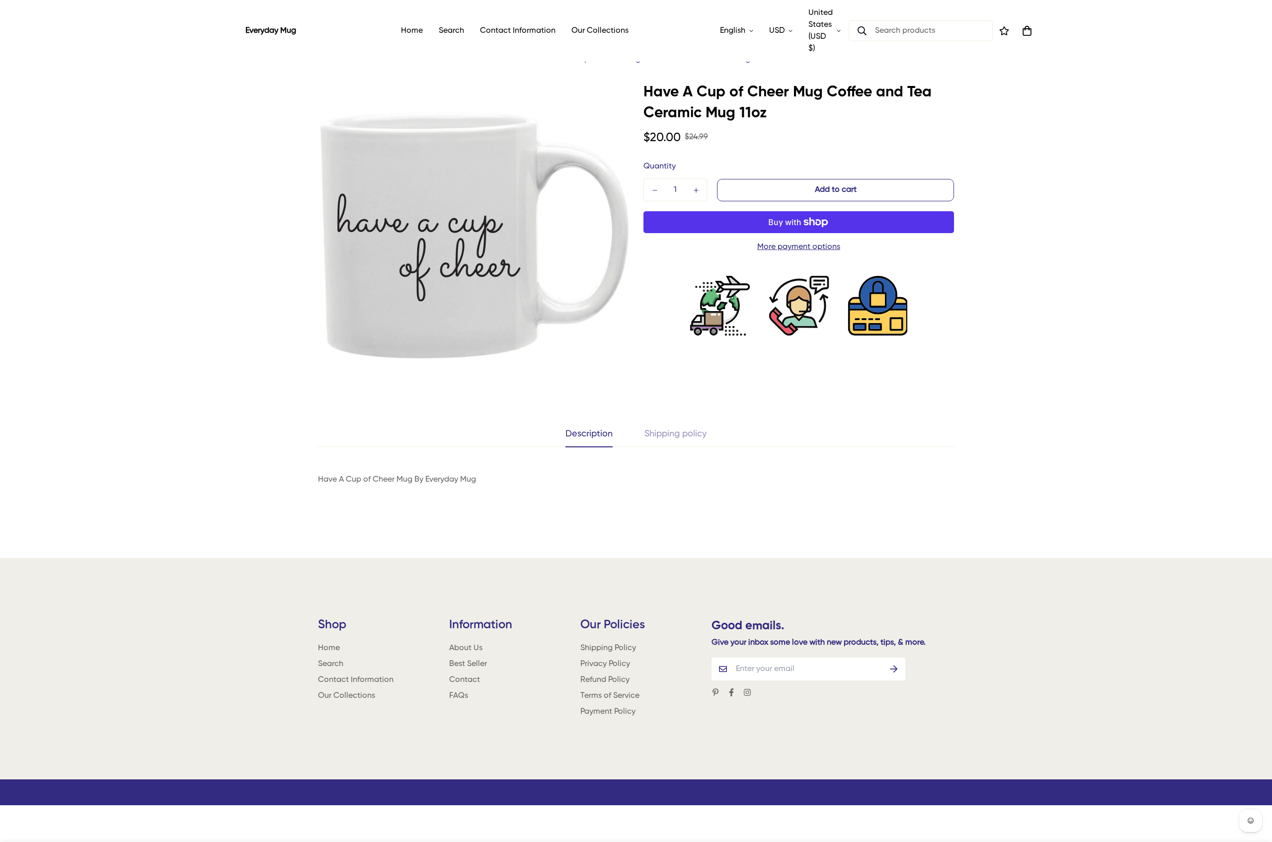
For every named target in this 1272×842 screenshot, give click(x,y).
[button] (1025, 30)
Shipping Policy (608, 648)
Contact (464, 680)
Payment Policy (608, 712)
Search (451, 31)
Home (412, 31)
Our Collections (600, 31)
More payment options (798, 247)
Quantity (659, 166)
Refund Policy (605, 680)
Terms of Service (609, 696)
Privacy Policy (605, 664)
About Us (465, 648)
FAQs (458, 696)
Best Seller (468, 664)
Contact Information (518, 31)
